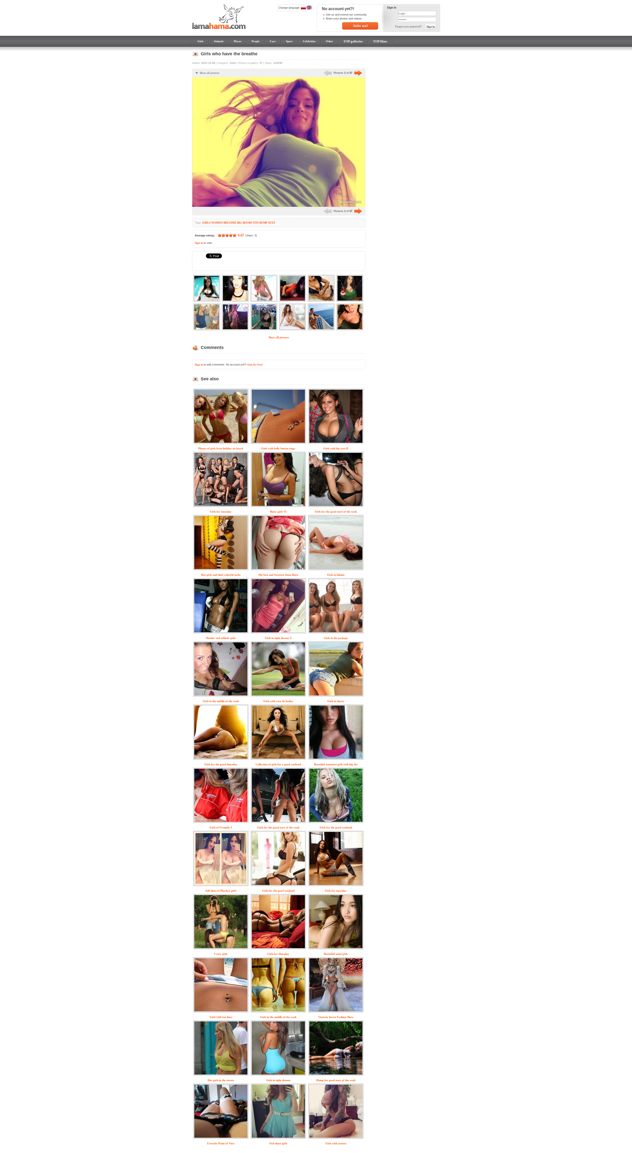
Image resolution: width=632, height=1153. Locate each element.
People (255, 41)
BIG (239, 222)
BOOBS (247, 222)
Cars (273, 41)
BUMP (263, 222)
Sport (289, 41)
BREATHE (229, 222)
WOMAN (217, 222)
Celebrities (309, 41)
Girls (200, 41)
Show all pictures (209, 72)
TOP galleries (353, 41)
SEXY (271, 222)
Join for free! (255, 364)
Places (237, 41)
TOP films (380, 41)
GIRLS (206, 222)
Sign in (199, 242)
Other (329, 41)
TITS (256, 222)
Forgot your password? (408, 26)
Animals (218, 41)
